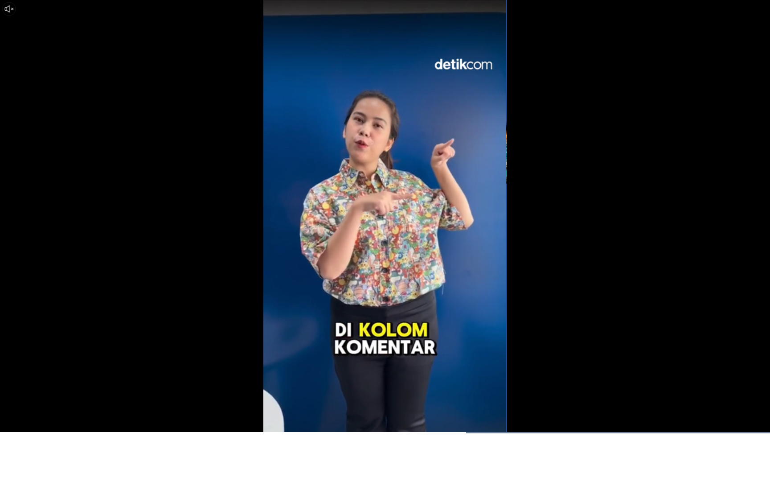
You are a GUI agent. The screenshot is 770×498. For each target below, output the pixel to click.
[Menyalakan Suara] (9, 9)
